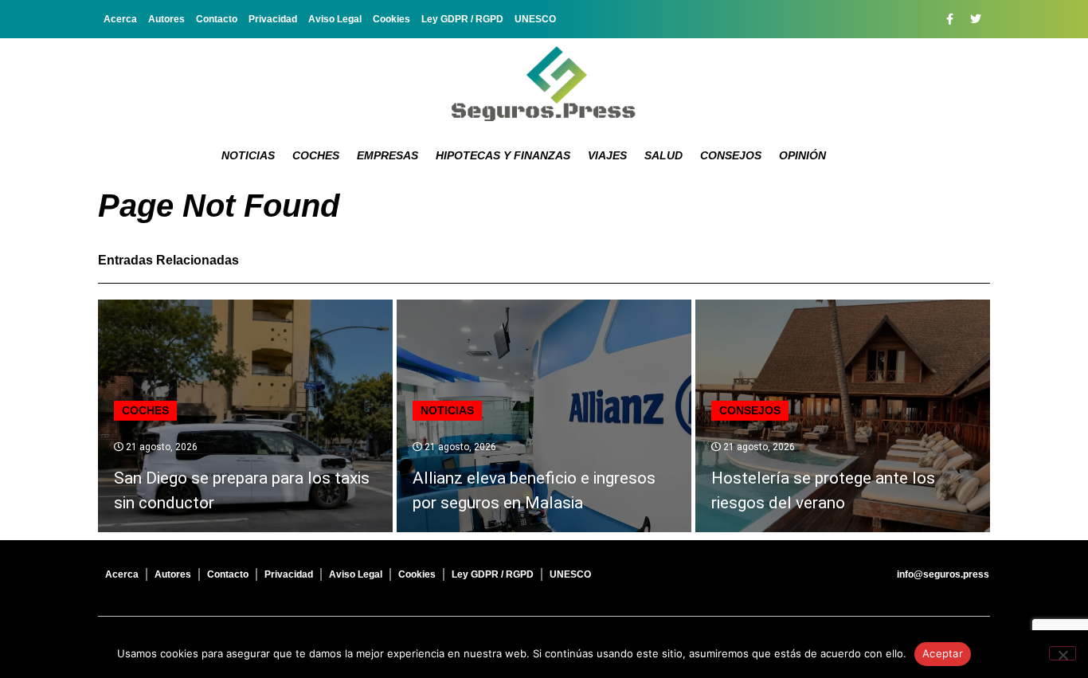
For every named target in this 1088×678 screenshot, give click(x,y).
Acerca (120, 19)
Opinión (802, 155)
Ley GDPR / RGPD (462, 19)
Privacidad (273, 19)
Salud (663, 155)
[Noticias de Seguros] (544, 83)
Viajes (607, 155)
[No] (1062, 653)
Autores (166, 19)
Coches (315, 155)
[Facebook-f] (949, 19)
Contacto (216, 19)
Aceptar (942, 653)
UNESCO (535, 19)
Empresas (387, 155)
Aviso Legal (335, 19)
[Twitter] (976, 19)
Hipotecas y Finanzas (503, 155)
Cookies (391, 19)
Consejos (730, 155)
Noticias (248, 155)
